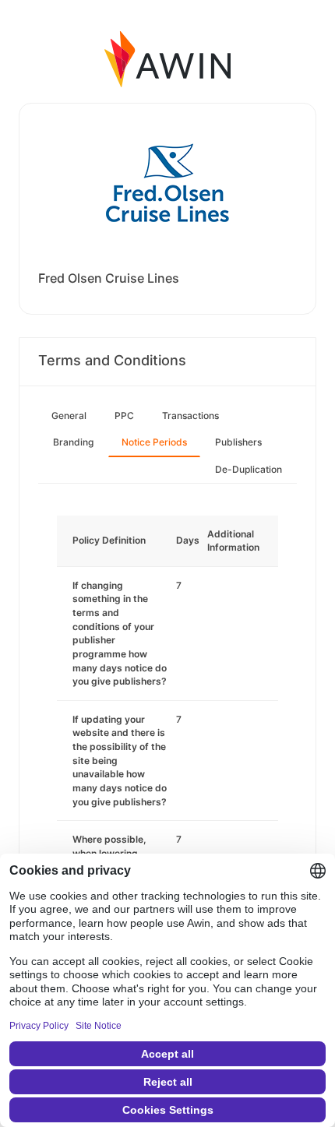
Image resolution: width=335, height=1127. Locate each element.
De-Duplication (248, 469)
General (68, 415)
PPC (124, 415)
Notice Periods (154, 442)
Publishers (238, 442)
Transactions (190, 415)
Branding (73, 442)
